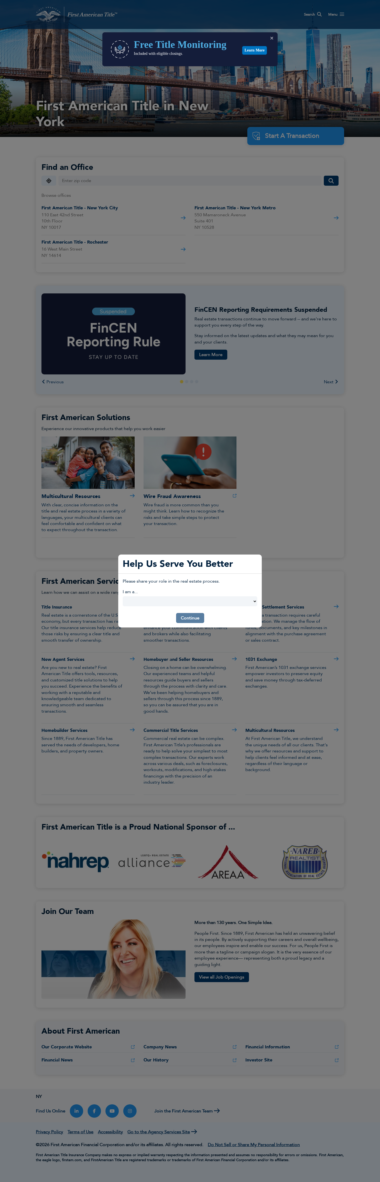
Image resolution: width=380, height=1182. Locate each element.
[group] (202, 54)
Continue (190, 618)
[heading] (197, 45)
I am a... (130, 592)
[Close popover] (271, 38)
